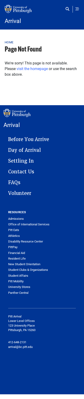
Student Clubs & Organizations (28, 270)
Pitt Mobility (16, 281)
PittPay (13, 247)
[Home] (42, 11)
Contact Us (21, 172)
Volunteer (19, 193)
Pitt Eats (13, 230)
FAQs (14, 182)
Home (9, 42)
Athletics (14, 236)
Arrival (13, 21)
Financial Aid (16, 253)
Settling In (21, 161)
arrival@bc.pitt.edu (20, 347)
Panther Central (18, 293)
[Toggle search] (68, 9)
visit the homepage (32, 68)
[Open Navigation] (77, 9)
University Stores (19, 287)
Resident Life (17, 259)
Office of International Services (28, 224)
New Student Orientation (24, 264)
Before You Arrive (28, 139)
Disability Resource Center (25, 241)
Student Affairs (18, 276)
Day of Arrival (24, 150)
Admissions (16, 219)
